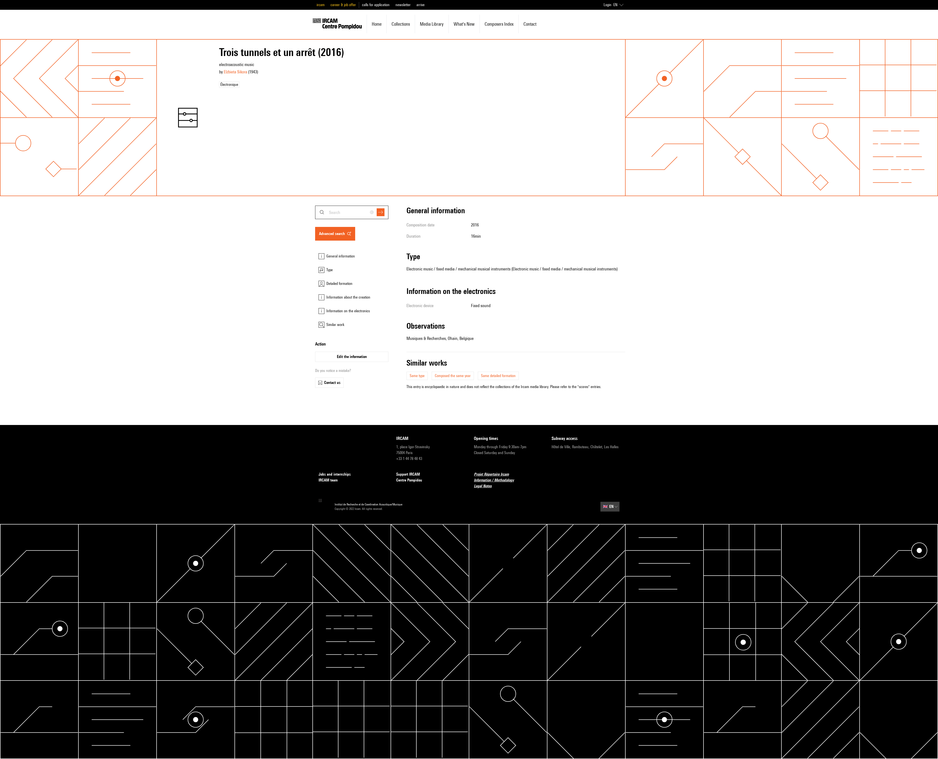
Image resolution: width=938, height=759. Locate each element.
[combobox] (351, 212)
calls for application (376, 4)
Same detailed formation (498, 375)
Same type (417, 375)
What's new (464, 24)
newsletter (403, 4)
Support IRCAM (408, 474)
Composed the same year (453, 375)
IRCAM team (328, 480)
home (377, 24)
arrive (420, 4)
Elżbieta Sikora (235, 71)
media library (432, 24)
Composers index (499, 24)
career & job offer (343, 4)
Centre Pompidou (409, 480)
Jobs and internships (335, 474)
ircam (321, 4)
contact (529, 24)
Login (607, 4)
